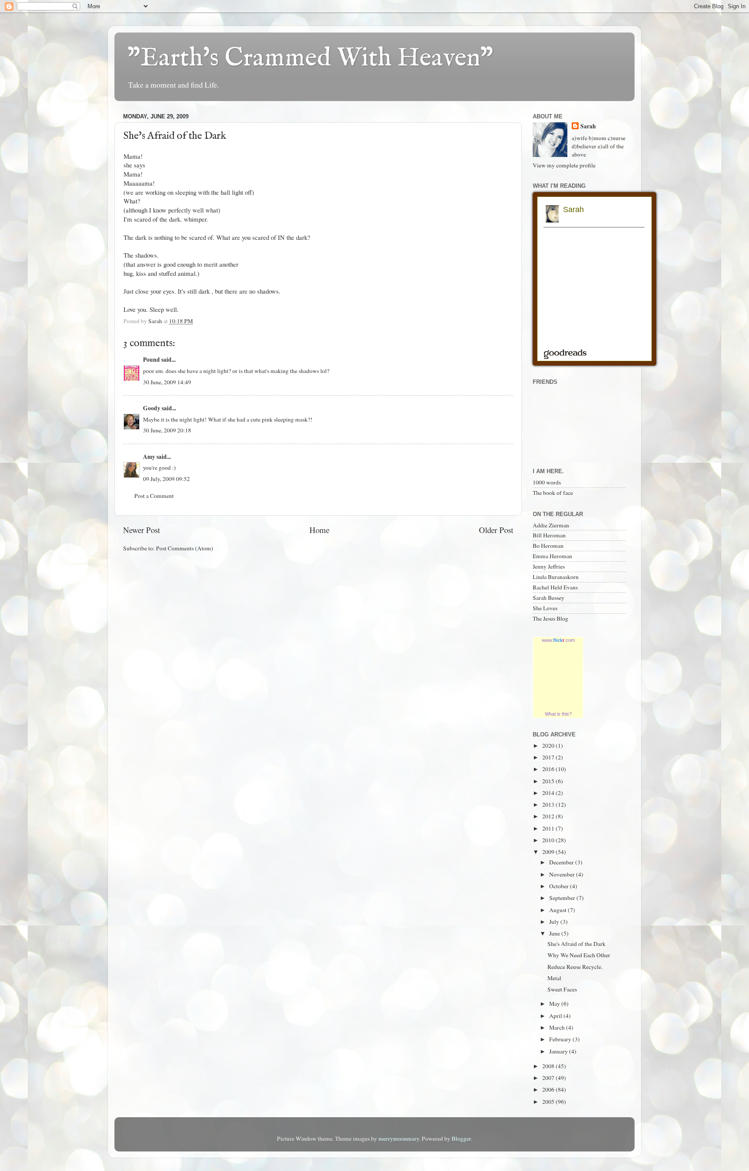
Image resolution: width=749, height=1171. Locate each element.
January (559, 1051)
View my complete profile (564, 165)
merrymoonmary (398, 1138)
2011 (549, 828)
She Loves (545, 608)
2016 (549, 769)
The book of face (553, 493)
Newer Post (141, 529)
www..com (558, 640)
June (555, 933)
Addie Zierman (551, 525)
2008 (549, 1066)
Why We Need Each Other (578, 955)
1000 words (547, 482)
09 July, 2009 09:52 (166, 479)
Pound (151, 359)
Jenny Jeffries (549, 566)
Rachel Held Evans (555, 587)
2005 (549, 1102)
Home (319, 529)
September (562, 898)
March (557, 1027)
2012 (549, 816)
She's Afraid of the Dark (576, 944)
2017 (549, 757)
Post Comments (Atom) (184, 548)
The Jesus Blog (550, 618)
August (558, 910)
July (554, 922)
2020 (549, 745)
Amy (149, 456)
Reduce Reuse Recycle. (574, 967)
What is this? (558, 713)
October (559, 886)
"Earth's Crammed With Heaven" (310, 58)
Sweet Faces (562, 989)
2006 (549, 1089)
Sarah (588, 126)
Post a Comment (154, 496)
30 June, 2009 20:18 (167, 430)
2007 (549, 1078)
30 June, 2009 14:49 (167, 382)
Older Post (496, 529)
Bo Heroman (548, 546)
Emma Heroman (552, 556)
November (562, 874)
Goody (151, 408)
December (562, 862)
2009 (549, 852)
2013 (549, 804)
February (561, 1039)
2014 (549, 793)
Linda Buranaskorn (556, 577)
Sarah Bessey (548, 598)
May (555, 1003)
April (556, 1016)
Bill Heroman (549, 535)
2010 (549, 840)
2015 (549, 781)
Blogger (461, 1138)
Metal (554, 978)
